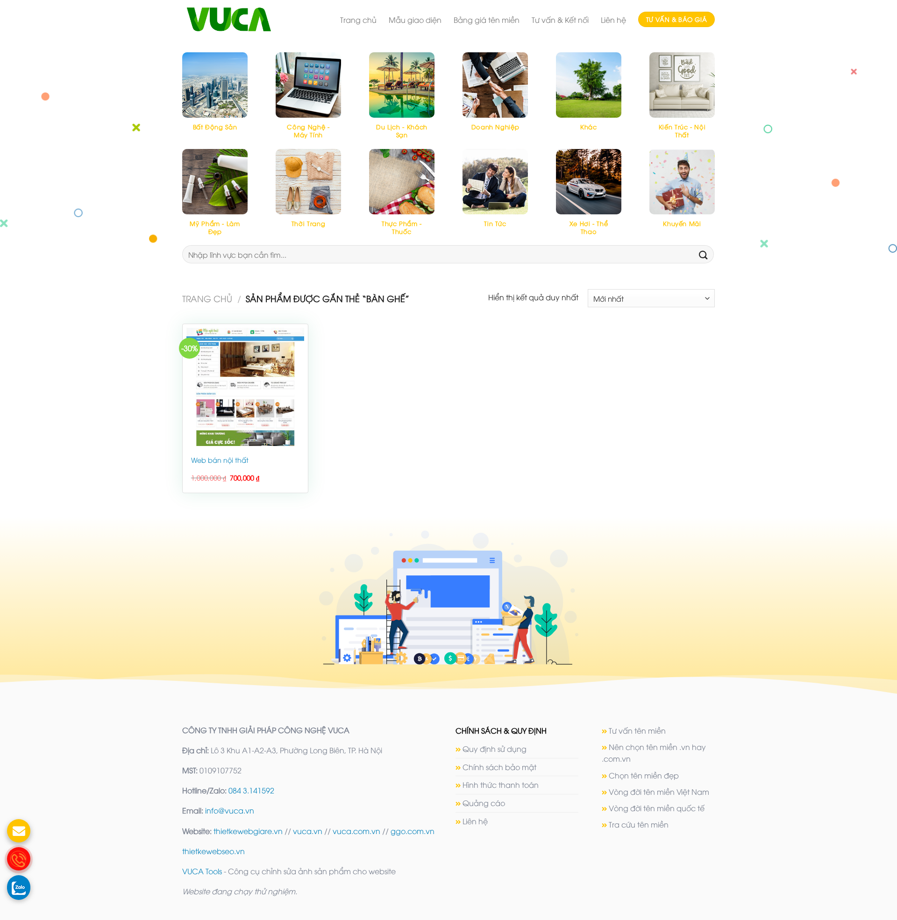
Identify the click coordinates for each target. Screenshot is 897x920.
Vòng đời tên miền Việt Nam (659, 791)
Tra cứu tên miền (639, 824)
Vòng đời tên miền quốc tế (657, 808)
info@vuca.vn (229, 810)
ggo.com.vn (412, 831)
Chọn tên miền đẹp (644, 775)
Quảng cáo (484, 803)
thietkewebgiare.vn (248, 831)
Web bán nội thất (220, 460)
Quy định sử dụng (495, 748)
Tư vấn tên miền (637, 730)
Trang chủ (358, 19)
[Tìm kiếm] (703, 254)
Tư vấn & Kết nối (560, 19)
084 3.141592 (251, 790)
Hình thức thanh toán (501, 784)
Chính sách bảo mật (499, 767)
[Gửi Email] (18, 830)
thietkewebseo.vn (213, 851)
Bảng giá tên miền (487, 19)
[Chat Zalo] (18, 887)
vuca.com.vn (356, 831)
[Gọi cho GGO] (18, 858)
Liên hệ (613, 19)
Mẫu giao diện (415, 19)
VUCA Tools (202, 871)
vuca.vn (307, 831)
